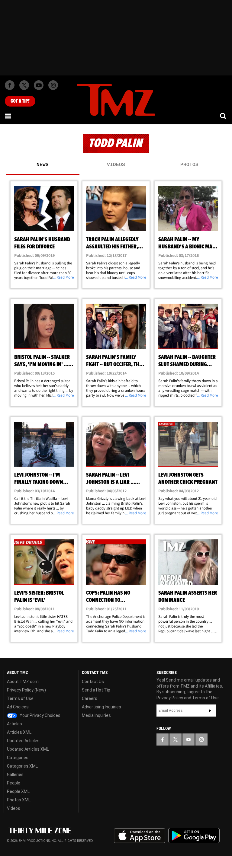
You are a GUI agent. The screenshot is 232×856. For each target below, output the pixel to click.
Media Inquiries (96, 715)
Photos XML (19, 799)
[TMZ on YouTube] (188, 739)
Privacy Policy (169, 697)
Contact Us (93, 681)
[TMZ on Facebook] (9, 85)
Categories (17, 757)
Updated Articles (23, 740)
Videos (116, 165)
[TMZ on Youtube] (39, 85)
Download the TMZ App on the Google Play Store (194, 835)
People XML (18, 791)
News (43, 165)
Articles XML (19, 732)
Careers (89, 698)
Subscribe (210, 710)
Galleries (15, 774)
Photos (189, 165)
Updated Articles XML (28, 749)
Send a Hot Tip (96, 690)
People (13, 783)
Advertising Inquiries (101, 706)
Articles (14, 723)
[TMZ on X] (24, 85)
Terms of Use (20, 698)
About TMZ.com (23, 681)
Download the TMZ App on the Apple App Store (139, 835)
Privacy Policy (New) (26, 690)
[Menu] (8, 115)
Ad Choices (18, 706)
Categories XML (22, 766)
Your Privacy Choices (39, 715)
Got (20, 101)
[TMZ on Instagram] (53, 85)
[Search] (223, 115)
